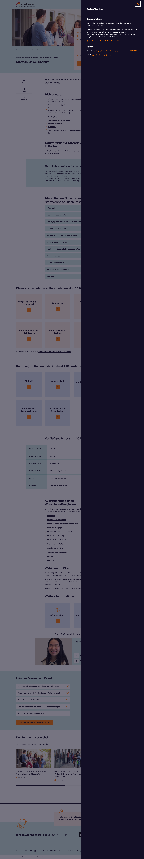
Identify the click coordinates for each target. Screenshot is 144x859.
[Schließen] (137, 3)
